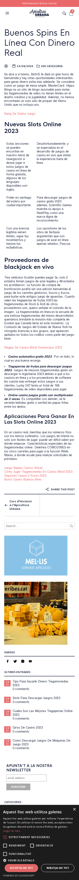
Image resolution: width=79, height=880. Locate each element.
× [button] (74, 809)
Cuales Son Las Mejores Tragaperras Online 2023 (43, 712)
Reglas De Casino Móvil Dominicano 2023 (33, 347)
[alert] (39, 842)
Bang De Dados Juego (19, 113)
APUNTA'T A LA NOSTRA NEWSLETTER (29, 768)
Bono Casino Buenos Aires (23, 479)
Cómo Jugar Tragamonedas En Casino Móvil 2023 (38, 471)
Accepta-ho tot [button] (21, 868)
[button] (7, 13)
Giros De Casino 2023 (28, 727)
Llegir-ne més (11, 831)
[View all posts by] (6, 66)
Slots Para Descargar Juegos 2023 (36, 698)
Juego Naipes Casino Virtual (23, 468)
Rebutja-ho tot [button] (58, 868)
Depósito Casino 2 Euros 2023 (25, 475)
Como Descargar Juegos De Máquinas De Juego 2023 (41, 742)
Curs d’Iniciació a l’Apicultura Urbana (20, 505)
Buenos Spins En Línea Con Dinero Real (39, 43)
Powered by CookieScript (19, 875)
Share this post (62, 489)
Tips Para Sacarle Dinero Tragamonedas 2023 (40, 683)
